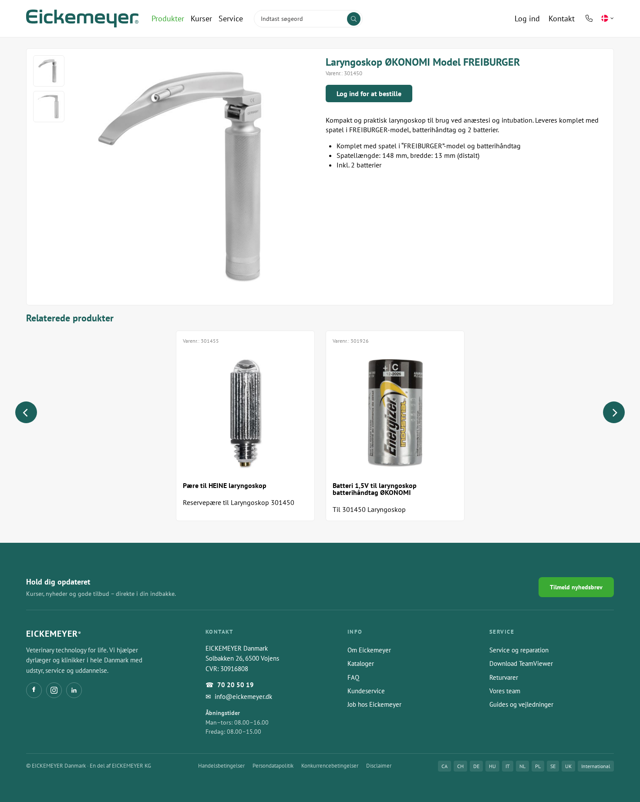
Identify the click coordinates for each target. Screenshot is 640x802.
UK (568, 766)
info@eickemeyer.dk (243, 696)
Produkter (168, 18)
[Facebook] (34, 690)
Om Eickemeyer (369, 650)
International (595, 766)
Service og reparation (519, 650)
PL (538, 766)
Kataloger (360, 663)
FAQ (353, 677)
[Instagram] (54, 690)
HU (492, 766)
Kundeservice (366, 691)
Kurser (201, 18)
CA (444, 766)
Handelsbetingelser (221, 765)
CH (460, 766)
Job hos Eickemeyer (374, 704)
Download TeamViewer (521, 663)
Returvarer (503, 677)
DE (476, 766)
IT (507, 766)
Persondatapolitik (273, 765)
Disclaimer (378, 765)
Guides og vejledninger (521, 704)
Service (231, 18)
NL (522, 766)
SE (553, 766)
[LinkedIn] (74, 690)
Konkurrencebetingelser (329, 765)
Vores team (504, 691)
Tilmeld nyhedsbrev (576, 587)
